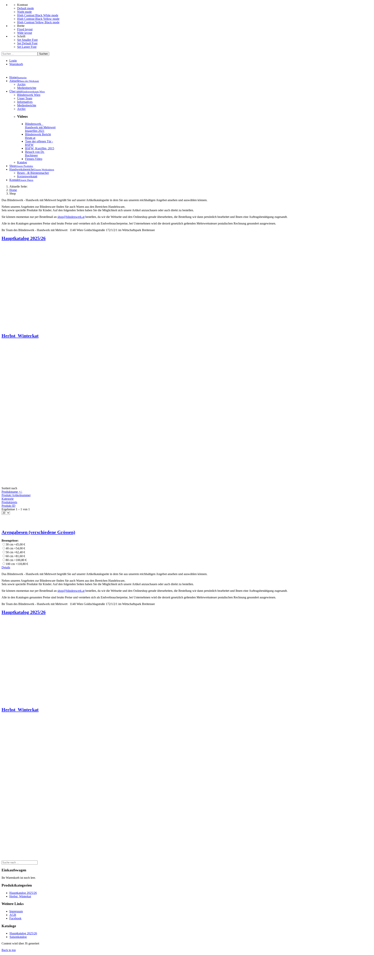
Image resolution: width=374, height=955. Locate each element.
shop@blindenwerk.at (71, 216)
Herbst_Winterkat (20, 896)
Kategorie (8, 498)
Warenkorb (16, 64)
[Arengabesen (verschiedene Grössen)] (13, 524)
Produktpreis (9, 502)
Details (6, 567)
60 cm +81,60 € (15, 556)
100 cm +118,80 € (17, 564)
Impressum (16, 911)
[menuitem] (18, 77)
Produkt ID (8, 505)
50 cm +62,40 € (15, 552)
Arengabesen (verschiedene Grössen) (38, 532)
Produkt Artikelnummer (16, 495)
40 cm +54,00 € (15, 548)
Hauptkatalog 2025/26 (23, 892)
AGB (12, 914)
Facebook (15, 918)
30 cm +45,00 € (15, 544)
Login (13, 60)
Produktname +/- (12, 491)
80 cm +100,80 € (16, 560)
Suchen (43, 53)
